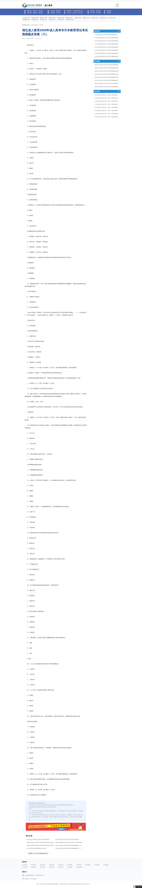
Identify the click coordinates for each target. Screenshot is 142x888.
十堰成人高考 (77, 17)
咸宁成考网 (24, 867)
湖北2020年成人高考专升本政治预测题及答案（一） (107, 80)
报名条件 (40, 12)
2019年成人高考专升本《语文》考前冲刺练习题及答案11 (107, 113)
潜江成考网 (60, 867)
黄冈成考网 (42, 867)
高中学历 (69, 12)
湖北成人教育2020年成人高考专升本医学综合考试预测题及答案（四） (45, 842)
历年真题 (98, 10)
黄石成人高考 (34, 17)
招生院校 (52, 10)
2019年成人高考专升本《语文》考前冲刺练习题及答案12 (107, 110)
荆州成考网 (60, 864)
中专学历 (75, 10)
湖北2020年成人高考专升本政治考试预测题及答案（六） (107, 64)
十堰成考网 (78, 864)
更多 (119, 31)
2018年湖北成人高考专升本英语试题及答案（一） (107, 34)
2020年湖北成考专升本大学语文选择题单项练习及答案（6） (107, 44)
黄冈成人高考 (34, 19)
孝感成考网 (51, 864)
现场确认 (109, 10)
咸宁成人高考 (111, 17)
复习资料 (92, 12)
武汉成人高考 (26, 17)
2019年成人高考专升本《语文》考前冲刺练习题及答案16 (107, 98)
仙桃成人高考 (94, 17)
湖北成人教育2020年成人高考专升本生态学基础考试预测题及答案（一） (74, 842)
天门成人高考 (60, 19)
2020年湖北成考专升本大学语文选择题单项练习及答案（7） (107, 41)
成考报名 (109, 12)
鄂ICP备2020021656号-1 (84, 884)
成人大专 (80, 10)
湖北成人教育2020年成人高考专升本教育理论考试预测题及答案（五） (107, 86)
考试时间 (40, 10)
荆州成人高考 (60, 17)
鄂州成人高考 (69, 17)
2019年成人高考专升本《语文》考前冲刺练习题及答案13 (107, 107)
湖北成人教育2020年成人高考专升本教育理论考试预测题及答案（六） (107, 83)
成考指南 (52, 12)
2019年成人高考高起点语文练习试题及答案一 (38, 839)
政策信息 (29, 10)
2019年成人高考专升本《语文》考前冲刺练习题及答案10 (107, 116)
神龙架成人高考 (70, 19)
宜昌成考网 (105, 864)
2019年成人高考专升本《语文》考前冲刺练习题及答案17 (107, 95)
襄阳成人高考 (43, 17)
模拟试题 (92, 10)
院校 (48, 12)
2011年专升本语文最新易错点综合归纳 (36, 848)
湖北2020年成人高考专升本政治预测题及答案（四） (107, 71)
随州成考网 (87, 864)
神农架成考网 (79, 867)
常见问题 (98, 12)
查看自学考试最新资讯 (38, 853)
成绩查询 (35, 12)
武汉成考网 (24, 864)
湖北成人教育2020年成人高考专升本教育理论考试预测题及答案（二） (45, 845)
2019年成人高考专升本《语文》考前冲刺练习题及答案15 (107, 101)
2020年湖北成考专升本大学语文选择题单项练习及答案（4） (107, 50)
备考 (88, 12)
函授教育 (69, 10)
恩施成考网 (33, 867)
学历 (64, 12)
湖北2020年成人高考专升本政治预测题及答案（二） (68, 848)
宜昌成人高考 (103, 17)
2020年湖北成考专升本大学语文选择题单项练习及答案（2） (107, 56)
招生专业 (58, 12)
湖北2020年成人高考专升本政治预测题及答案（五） (107, 68)
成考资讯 (35, 10)
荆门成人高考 (43, 19)
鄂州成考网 (69, 864)
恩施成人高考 (26, 19)
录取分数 (29, 12)
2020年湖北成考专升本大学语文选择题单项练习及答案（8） (107, 37)
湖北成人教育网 (34, 25)
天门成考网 (69, 867)
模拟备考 (58, 10)
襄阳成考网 (42, 864)
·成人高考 (48, 5)
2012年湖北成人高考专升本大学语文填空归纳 (67, 839)
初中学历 (75, 12)
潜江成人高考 (52, 19)
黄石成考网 (33, 864)
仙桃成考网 (96, 864)
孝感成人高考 (52, 17)
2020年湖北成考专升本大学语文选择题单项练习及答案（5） (107, 47)
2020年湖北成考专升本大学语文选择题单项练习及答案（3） (107, 53)
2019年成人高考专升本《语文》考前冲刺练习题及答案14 (107, 104)
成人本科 (80, 12)
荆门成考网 (51, 867)
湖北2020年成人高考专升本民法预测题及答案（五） (68, 845)
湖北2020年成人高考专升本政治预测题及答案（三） (107, 74)
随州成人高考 (86, 17)
